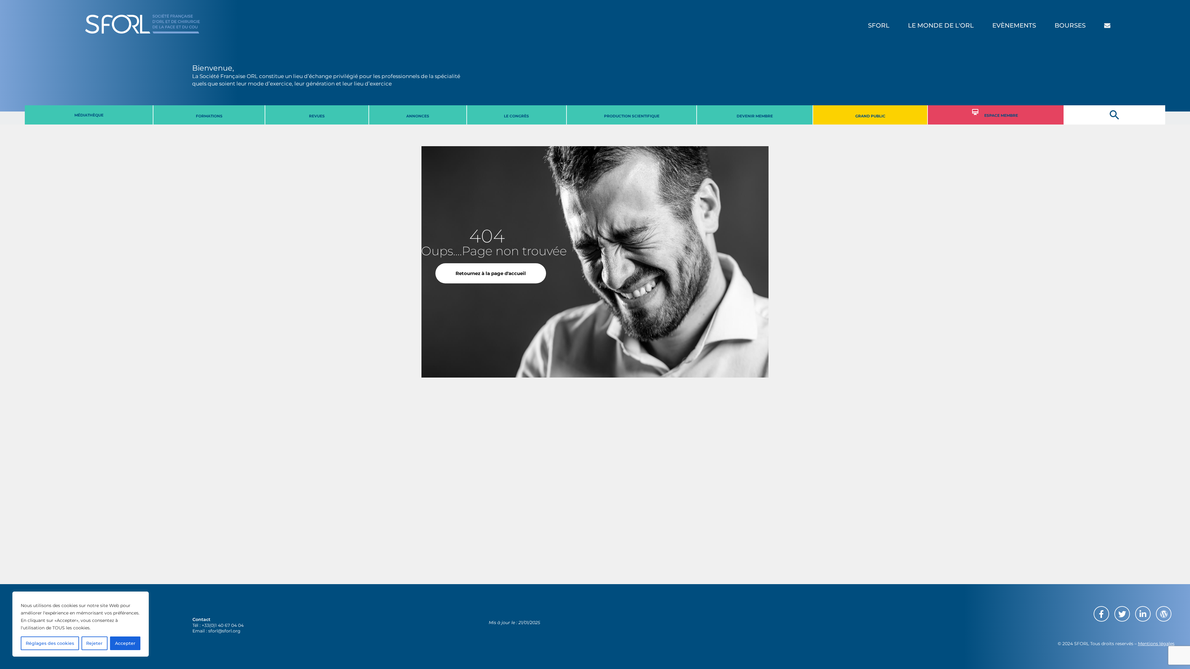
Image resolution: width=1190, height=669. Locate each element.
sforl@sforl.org (224, 631)
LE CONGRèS (516, 116)
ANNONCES (417, 116)
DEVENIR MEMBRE (755, 116)
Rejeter (94, 643)
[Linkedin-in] (1143, 614)
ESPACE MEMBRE (1001, 115)
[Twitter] (1122, 614)
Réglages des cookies (50, 643)
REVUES (317, 116)
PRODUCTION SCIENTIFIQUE (631, 116)
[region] (80, 624)
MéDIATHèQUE (89, 115)
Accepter (125, 643)
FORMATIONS (209, 116)
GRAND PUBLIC (870, 116)
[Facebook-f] (1101, 614)
